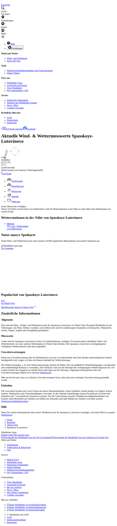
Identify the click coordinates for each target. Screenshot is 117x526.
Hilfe (12, 44)
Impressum (12, 122)
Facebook (31, 129)
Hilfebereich (45, 372)
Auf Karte (6, 173)
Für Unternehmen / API (17, 90)
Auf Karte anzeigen (14, 129)
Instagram (41, 507)
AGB (9, 117)
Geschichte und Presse (17, 85)
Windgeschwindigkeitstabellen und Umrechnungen (30, 70)
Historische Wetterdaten (17, 100)
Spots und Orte (13, 61)
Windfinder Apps (14, 83)
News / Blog (12, 105)
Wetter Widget (13, 73)
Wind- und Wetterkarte (17, 58)
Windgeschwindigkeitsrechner (14, 401)
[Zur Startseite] (1, 2)
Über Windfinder (14, 88)
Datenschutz (12, 120)
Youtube (41, 510)
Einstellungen (17, 48)
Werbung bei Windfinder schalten (22, 103)
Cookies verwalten (15, 108)
